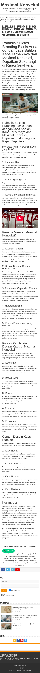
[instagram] (25, 640)
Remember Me (15, 590)
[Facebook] (18, 640)
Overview (27, 558)
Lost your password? (7, 596)
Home (3, 18)
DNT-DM (23, 665)
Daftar (3, 594)
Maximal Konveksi (20, 4)
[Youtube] (21, 640)
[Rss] (14, 640)
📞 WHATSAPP (8, 551)
